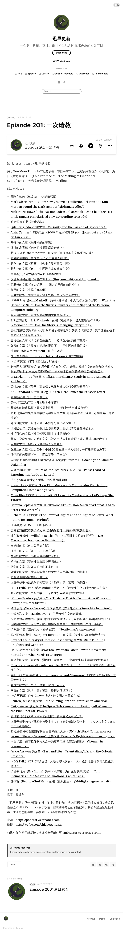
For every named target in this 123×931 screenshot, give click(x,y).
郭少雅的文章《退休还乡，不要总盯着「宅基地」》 (44, 423)
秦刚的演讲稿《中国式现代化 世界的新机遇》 (40, 258)
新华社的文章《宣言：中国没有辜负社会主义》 (41, 269)
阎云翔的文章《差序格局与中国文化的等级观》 (41, 315)
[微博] (64, 82)
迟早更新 (61, 38)
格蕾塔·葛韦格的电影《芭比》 (29, 577)
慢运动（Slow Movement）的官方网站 (37, 351)
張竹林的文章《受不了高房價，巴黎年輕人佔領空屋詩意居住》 (51, 386)
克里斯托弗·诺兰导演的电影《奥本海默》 (37, 274)
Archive (91, 918)
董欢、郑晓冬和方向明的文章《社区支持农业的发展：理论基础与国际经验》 (60, 439)
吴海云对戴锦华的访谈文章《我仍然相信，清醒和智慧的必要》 (51, 530)
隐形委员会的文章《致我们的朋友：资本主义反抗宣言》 (47, 716)
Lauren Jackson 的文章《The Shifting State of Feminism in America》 (60, 701)
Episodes (115, 918)
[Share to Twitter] (93, 864)
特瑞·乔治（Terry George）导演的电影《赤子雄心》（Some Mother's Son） (61, 608)
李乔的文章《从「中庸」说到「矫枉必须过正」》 (42, 690)
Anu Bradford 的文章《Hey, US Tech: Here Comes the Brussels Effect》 (59, 392)
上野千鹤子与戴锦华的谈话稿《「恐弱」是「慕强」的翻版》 (49, 582)
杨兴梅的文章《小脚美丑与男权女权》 (35, 556)
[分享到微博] (100, 864)
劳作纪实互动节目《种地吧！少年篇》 (35, 402)
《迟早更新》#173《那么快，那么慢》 (35, 361)
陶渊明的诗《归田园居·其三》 (29, 397)
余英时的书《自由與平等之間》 (31, 546)
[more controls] (109, 145)
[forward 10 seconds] (100, 145)
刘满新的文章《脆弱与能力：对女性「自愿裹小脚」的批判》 (49, 572)
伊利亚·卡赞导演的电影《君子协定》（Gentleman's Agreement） (54, 629)
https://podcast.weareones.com (38, 820)
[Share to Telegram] (113, 864)
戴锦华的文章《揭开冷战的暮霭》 (32, 242)
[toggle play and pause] (91, 145)
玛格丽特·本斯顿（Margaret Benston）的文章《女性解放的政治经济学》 (59, 635)
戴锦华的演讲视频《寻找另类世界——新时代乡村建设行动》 (50, 408)
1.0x (72, 145)
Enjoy (14, 864)
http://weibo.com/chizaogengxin (39, 824)
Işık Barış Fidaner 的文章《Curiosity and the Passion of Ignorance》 (59, 227)
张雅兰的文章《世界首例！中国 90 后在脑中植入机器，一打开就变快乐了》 (59, 449)
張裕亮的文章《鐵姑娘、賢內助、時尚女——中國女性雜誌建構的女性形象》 (60, 660)
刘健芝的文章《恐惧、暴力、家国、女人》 (38, 685)
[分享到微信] (106, 864)
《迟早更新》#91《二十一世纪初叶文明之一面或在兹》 (46, 696)
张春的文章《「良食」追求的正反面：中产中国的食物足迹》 (49, 345)
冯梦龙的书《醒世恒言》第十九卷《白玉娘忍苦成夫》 (45, 295)
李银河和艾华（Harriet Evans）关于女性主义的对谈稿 (46, 614)
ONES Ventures (61, 61)
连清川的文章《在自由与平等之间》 (34, 551)
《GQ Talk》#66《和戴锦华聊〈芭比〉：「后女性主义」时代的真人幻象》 (59, 588)
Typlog (19, 928)
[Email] (59, 82)
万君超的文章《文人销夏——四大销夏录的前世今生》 (46, 284)
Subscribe (61, 52)
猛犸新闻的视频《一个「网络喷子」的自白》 (39, 454)
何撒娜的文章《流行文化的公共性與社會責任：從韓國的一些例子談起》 (57, 624)
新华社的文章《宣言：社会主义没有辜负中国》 (41, 263)
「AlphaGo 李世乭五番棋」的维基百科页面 (39, 480)
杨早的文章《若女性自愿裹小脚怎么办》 (36, 561)
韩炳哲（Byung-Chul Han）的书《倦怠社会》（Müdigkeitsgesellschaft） (61, 781)
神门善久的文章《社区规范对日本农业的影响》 (41, 433)
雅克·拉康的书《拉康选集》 (28, 222)
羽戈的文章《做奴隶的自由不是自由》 (35, 567)
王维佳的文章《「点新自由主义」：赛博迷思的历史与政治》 (49, 340)
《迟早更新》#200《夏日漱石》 (32, 525)
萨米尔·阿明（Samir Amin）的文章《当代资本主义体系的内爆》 (52, 253)
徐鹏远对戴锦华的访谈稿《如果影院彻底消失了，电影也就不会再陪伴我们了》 (61, 619)
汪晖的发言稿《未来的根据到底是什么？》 (38, 247)
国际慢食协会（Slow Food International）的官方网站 (47, 356)
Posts (102, 918)
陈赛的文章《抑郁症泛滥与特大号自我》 (36, 444)
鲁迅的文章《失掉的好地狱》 (29, 290)
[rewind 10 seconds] (81, 145)
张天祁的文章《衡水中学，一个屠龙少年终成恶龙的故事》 (48, 593)
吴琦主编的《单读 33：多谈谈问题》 (34, 197)
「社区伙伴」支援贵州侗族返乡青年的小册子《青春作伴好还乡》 (52, 428)
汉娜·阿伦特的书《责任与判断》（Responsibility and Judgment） (55, 279)
